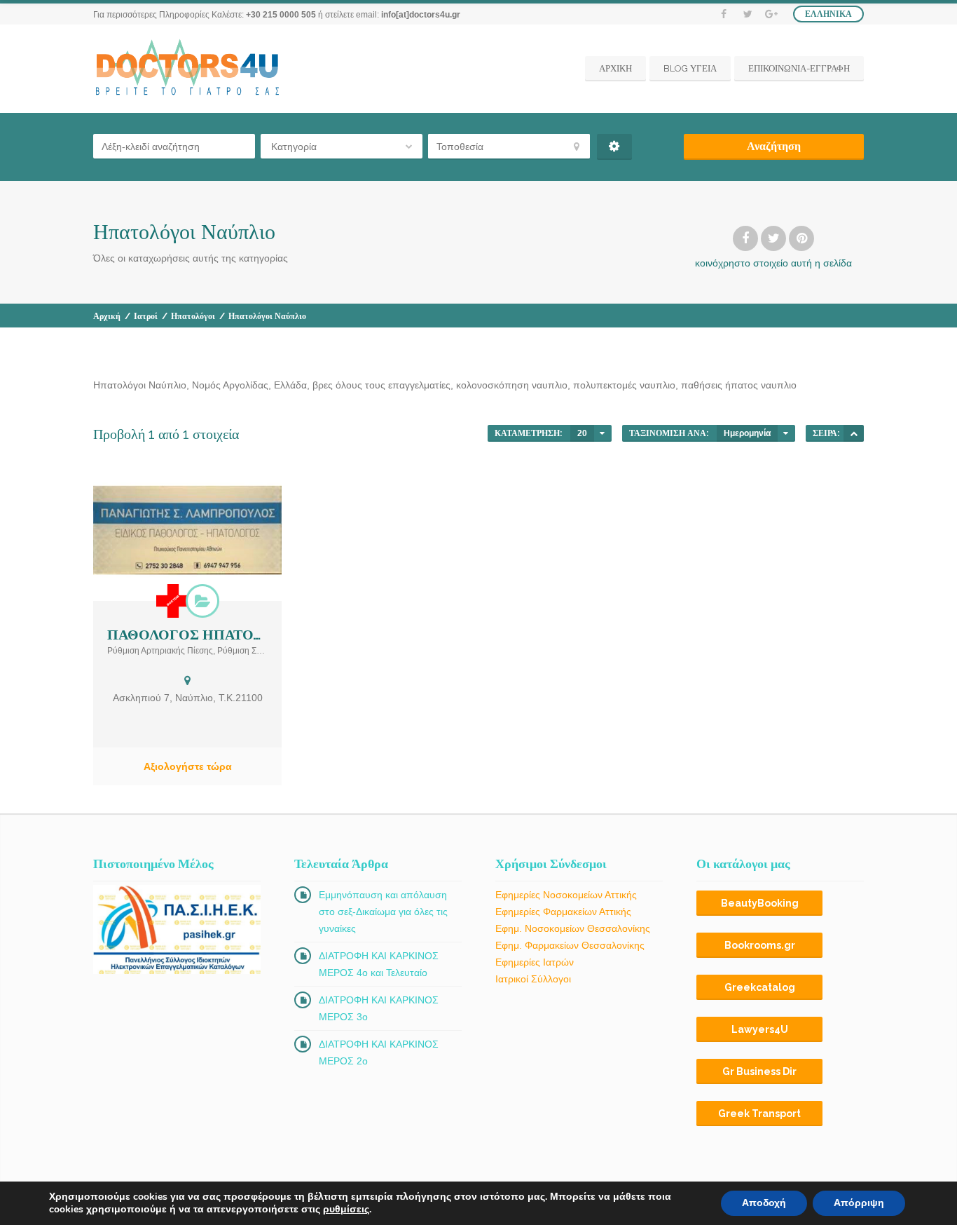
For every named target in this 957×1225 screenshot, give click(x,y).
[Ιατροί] (173, 601)
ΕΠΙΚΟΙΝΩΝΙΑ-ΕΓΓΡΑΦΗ (799, 68)
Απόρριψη (859, 1203)
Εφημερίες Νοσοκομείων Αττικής (566, 894)
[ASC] (854, 433)
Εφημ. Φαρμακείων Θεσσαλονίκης (570, 945)
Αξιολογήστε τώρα (188, 766)
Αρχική (107, 316)
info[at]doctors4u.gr (420, 15)
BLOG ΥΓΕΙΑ (690, 68)
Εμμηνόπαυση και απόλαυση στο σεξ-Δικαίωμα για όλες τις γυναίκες (383, 911)
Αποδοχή (764, 1203)
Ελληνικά (828, 14)
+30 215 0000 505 (281, 15)
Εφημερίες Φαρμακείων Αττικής (563, 911)
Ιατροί (146, 316)
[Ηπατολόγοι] (202, 601)
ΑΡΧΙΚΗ (615, 68)
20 (582, 433)
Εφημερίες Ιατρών (534, 962)
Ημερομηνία (747, 433)
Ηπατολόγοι (193, 316)
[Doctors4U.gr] (189, 69)
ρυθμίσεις (346, 1209)
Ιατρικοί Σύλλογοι (533, 978)
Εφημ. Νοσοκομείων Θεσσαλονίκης (572, 928)
